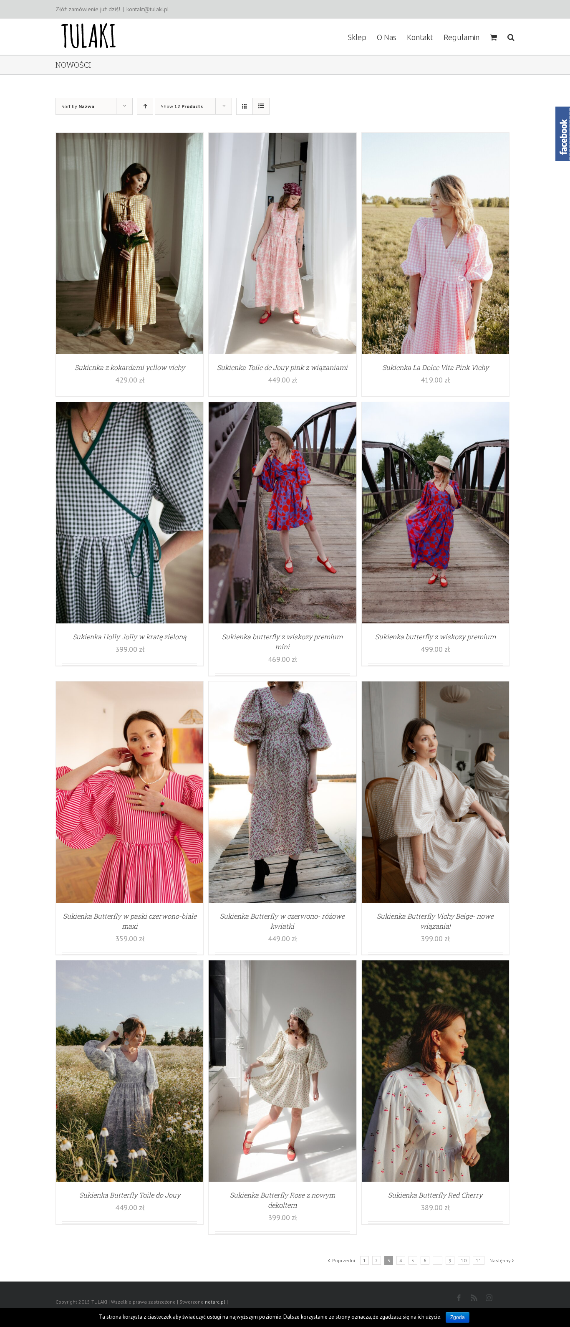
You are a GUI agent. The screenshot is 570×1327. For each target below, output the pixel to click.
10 (464, 1260)
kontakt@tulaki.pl (147, 9)
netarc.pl (215, 1302)
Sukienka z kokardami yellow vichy (130, 367)
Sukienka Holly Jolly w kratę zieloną (130, 636)
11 (479, 1260)
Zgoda (457, 1317)
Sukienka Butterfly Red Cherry (435, 1194)
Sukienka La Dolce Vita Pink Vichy (435, 367)
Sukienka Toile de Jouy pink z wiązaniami (282, 367)
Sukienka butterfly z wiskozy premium (435, 636)
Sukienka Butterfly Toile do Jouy (129, 1194)
